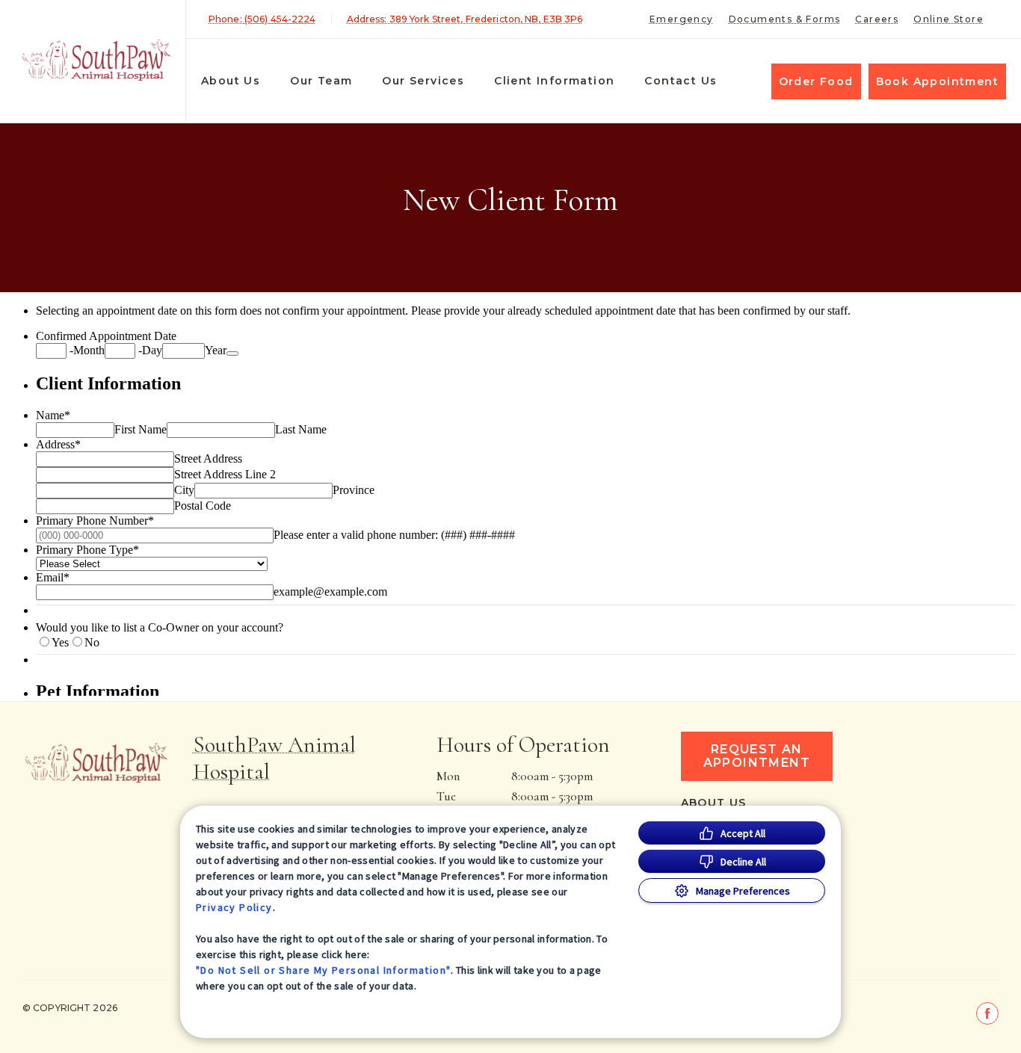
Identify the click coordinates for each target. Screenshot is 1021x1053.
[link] (96, 58)
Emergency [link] (682, 19)
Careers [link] (876, 19)
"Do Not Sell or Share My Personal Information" (323, 970)
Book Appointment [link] (937, 81)
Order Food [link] (816, 81)
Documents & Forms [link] (785, 19)
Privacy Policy (234, 907)
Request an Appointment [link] (756, 756)
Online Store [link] (948, 19)
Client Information (554, 80)
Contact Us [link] (680, 80)
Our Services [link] (423, 80)
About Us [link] (230, 80)
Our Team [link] (321, 80)
